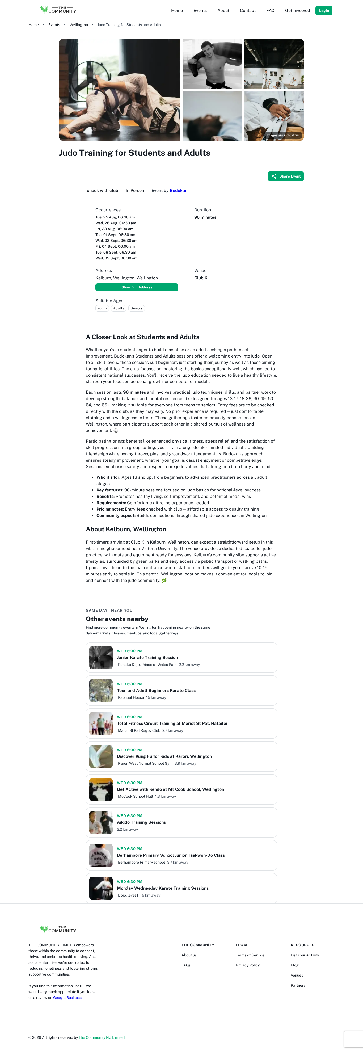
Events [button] (200, 10)
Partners (298, 985)
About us (189, 955)
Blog (295, 965)
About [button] (223, 10)
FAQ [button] (270, 10)
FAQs (186, 965)
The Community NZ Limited (102, 1037)
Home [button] (177, 10)
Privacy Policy (248, 965)
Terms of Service (250, 955)
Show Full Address (136, 287)
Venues (297, 975)
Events (54, 25)
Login (324, 11)
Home (33, 25)
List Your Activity (305, 955)
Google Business (67, 997)
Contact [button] (248, 10)
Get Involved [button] (297, 10)
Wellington (79, 25)
